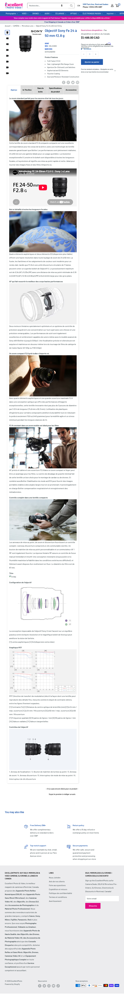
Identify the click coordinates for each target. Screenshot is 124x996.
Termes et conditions (58, 897)
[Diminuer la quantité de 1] (83, 54)
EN (79, 5)
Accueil (7, 26)
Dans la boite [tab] (40, 90)
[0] (117, 5)
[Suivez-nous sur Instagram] (49, 985)
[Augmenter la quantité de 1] (95, 54)
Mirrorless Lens (27, 26)
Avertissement (55, 901)
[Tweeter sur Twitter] (73, 82)
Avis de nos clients (57, 881)
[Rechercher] (71, 5)
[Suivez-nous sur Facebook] (39, 985)
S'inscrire (93, 906)
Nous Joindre (54, 877)
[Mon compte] (112, 5)
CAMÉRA (16, 26)
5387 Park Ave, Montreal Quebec (95, 4)
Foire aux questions (57, 885)
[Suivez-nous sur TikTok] (58, 985)
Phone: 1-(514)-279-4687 (92, 7)
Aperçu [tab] (14, 90)
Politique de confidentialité (60, 893)
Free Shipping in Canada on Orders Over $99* (62, 22)
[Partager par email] (77, 82)
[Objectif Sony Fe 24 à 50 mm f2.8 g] (7, 32)
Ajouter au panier (92, 62)
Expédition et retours (58, 889)
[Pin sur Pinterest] (68, 82)
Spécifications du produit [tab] (55, 90)
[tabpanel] (43, 439)
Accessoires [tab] (71, 90)
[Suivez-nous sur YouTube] (53, 985)
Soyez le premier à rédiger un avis (62, 794)
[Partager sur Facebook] (63, 82)
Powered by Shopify (12, 984)
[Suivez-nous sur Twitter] (44, 985)
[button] (62, 5)
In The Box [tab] (27, 90)
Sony (47, 43)
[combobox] (47, 5)
